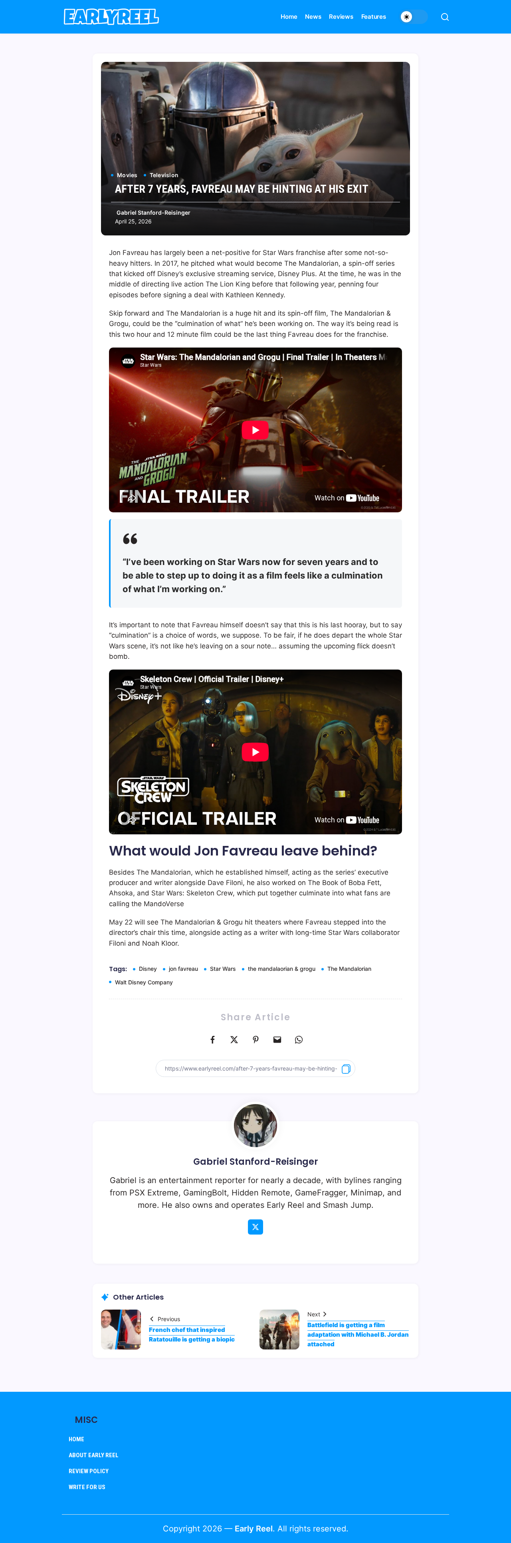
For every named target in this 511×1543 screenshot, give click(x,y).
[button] (413, 17)
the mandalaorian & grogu (281, 968)
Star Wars (223, 968)
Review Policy (89, 1471)
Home (76, 1439)
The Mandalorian (349, 968)
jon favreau (183, 968)
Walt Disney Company (144, 982)
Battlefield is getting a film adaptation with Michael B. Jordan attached (358, 1334)
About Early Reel (94, 1455)
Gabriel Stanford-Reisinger (153, 212)
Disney (148, 968)
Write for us (87, 1487)
